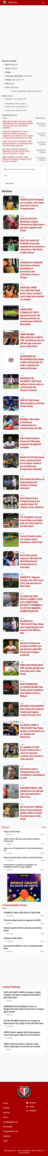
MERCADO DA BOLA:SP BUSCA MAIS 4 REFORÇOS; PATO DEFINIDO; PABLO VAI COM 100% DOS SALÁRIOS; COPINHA (17, 124)
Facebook (32, 1103)
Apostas (6, 1112)
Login (5, 1141)
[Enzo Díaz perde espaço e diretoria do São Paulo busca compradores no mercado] (11, 558)
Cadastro (7, 1136)
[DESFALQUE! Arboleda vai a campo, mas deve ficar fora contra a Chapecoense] (11, 203)
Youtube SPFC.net (10, 1131)
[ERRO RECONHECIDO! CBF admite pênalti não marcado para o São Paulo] (11, 668)
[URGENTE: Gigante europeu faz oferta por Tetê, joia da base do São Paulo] (11, 580)
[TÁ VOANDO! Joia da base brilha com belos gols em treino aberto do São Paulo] (11, 520)
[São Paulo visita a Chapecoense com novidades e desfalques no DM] (11, 772)
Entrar (43, 827)
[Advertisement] (24, 31)
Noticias (6, 1108)
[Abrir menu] (43, 2)
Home (5, 1103)
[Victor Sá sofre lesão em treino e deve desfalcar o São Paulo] (11, 539)
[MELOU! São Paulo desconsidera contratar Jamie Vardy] (11, 403)
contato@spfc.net (10, 1122)
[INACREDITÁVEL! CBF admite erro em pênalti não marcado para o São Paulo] (11, 791)
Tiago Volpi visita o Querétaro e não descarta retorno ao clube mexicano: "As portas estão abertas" (17, 143)
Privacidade (7, 1126)
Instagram (32, 1110)
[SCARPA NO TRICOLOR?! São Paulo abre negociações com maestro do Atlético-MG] (11, 624)
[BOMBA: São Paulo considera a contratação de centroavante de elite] (11, 422)
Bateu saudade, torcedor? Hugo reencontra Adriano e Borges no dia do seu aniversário (17, 159)
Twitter (31, 1107)
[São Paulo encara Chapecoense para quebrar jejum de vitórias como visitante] (11, 501)
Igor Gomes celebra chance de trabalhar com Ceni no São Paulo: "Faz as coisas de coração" (16, 151)
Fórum (5, 1117)
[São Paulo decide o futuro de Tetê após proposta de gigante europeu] (11, 441)
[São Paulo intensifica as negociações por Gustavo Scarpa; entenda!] (11, 482)
